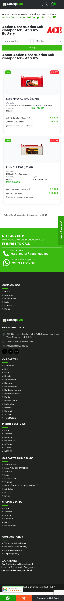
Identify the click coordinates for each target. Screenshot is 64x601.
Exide (7, 430)
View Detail (32, 86)
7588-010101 (18, 254)
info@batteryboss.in (17, 345)
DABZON (8, 451)
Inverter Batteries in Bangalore (18, 567)
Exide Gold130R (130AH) (19, 167)
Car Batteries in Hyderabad (16, 570)
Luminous (9, 437)
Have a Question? (61, 230)
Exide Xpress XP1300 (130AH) (22, 98)
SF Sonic (8, 444)
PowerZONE (10, 440)
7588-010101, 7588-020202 (19, 341)
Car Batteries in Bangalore (16, 564)
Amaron (8, 433)
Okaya (7, 448)
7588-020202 (39, 254)
